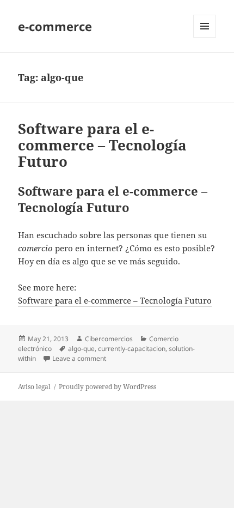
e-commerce (55, 26)
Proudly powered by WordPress (107, 386)
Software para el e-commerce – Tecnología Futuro (102, 145)
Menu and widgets (205, 37)
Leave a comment (79, 358)
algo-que (81, 348)
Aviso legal (34, 386)
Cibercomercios (109, 338)
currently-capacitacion (131, 348)
